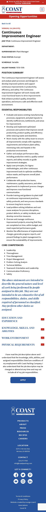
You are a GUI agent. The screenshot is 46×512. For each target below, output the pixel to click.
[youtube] (16, 481)
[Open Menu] (42, 9)
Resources (23, 431)
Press (23, 428)
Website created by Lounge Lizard (23, 502)
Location (23, 445)
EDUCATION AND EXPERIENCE (12, 319)
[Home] (15, 9)
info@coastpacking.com (23, 463)
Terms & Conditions (23, 496)
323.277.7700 (23, 460)
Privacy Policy (23, 499)
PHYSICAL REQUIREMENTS (18, 344)
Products (23, 421)
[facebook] (16, 475)
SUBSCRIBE (26, 3)
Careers (23, 439)
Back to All (6, 23)
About (23, 424)
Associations (23, 505)
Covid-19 (23, 508)
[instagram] (23, 481)
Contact (23, 457)
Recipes (23, 435)
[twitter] (23, 475)
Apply (23, 380)
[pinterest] (30, 475)
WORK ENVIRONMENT (15, 337)
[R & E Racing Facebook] (16, 487)
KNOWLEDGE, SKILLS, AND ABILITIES (18, 329)
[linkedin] (30, 481)
